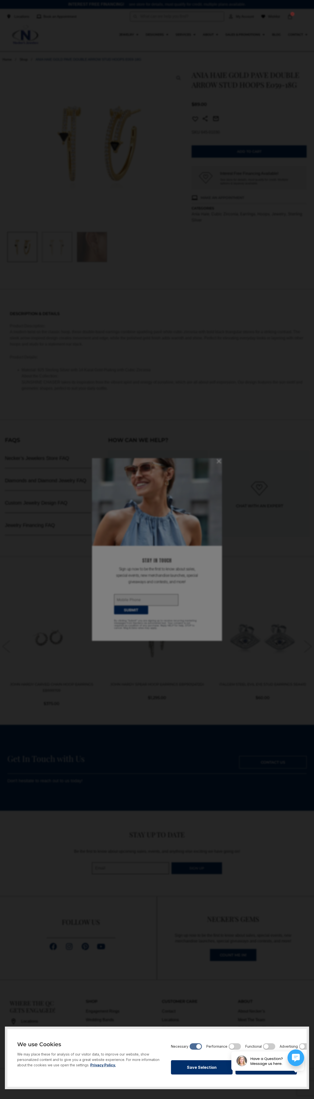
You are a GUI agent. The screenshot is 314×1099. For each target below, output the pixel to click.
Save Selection (202, 1067)
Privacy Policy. (103, 1065)
